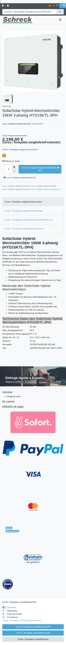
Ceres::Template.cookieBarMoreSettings (21, 620)
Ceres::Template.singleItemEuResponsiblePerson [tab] (29, 219)
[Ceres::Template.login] (3, 5)
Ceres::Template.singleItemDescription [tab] (23, 201)
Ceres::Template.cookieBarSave (33, 639)
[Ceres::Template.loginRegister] (8, 5)
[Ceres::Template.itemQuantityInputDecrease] (14, 171)
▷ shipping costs (12, 396)
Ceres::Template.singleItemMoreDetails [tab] (24, 211)
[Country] (50, 5)
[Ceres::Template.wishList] (57, 5)
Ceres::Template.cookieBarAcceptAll (33, 626)
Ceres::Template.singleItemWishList (20, 178)
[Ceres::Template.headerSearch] (60, 11)
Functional (12, 617)
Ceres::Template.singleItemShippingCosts (45, 189)
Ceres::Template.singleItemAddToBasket (39, 169)
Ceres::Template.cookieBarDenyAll (33, 633)
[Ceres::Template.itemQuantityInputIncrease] (14, 167)
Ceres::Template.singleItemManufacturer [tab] (24, 228)
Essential (11, 607)
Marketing (12, 610)
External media (14, 614)
